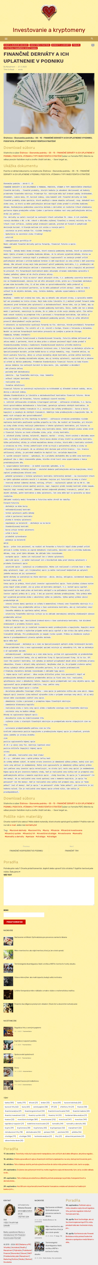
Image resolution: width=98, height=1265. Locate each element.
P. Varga (56, 1236)
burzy (46, 830)
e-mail (13, 825)
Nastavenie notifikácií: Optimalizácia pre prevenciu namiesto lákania (40, 937)
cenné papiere (40, 1107)
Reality (23, 1248)
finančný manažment (15, 1115)
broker (45, 1103)
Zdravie (23, 1253)
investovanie (65, 833)
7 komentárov (27, 1031)
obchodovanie (33, 1132)
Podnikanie (27, 1250)
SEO (17, 1245)
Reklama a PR (25, 1245)
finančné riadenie (81, 1111)
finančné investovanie (72, 830)
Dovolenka (8, 1262)
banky (21, 1103)
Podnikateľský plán (11, 1256)
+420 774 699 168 (11, 1223)
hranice (9, 1120)
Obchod (28, 1259)
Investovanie (9, 1238)
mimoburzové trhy (14, 1132)
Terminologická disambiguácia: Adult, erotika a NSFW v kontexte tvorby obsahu (44, 964)
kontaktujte (31, 825)
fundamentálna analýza (76, 1115)
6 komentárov (27, 1071)
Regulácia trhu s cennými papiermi (27, 1028)
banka (9, 1103)
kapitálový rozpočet (14, 1124)
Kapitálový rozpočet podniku (25, 1041)
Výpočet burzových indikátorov (26, 1081)
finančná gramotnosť (35, 1111)
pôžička (77, 1132)
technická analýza (43, 1136)
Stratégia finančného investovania (20, 48)
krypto (9, 1128)
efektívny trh (67, 1107)
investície (81, 1120)
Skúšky (21, 1259)
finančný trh (29, 833)
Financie (21, 1235)
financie (55, 830)
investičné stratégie (47, 833)
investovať (65, 1120)
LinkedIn (7, 1226)
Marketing (7, 1259)
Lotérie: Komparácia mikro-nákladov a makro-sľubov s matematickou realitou (44, 991)
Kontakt (18, 1238)
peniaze (30, 836)
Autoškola (15, 1248)
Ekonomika (15, 1253)
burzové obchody (18, 830)
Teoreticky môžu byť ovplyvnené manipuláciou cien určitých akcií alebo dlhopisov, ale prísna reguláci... (55, 1154)
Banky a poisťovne (11, 1232)
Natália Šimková (48, 1220)
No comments (57, 1258)
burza (57, 1103)
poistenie (63, 1132)
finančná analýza (13, 1111)
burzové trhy (35, 830)
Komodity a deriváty (61, 45)
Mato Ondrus (47, 1258)
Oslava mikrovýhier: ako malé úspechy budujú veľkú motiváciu (38, 977)
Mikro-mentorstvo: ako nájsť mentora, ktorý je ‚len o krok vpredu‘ (39, 951)
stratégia (41, 836)
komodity (78, 833)
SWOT (29, 1253)
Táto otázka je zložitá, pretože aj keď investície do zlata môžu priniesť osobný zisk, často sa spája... (52, 1164)
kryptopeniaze (57, 1128)
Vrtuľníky (7, 1248)
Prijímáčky (18, 1250)
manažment (75, 1128)
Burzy (16, 1068)
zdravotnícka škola (14, 1141)
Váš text (8, 875)
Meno (6, 910)
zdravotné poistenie (74, 1136)
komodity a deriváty (15, 836)
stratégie (52, 836)
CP (54, 1107)
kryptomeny (40, 1128)
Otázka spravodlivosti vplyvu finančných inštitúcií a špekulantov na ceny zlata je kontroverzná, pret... (53, 1159)
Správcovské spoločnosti (24, 1054)
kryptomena (23, 1128)
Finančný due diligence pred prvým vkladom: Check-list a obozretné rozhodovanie (45, 1004)
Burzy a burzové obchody (16, 45)
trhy (58, 1136)
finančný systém (13, 833)
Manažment (10, 67)
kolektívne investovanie (38, 1124)
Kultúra (15, 1259)
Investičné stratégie (40, 45)
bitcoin (33, 1103)
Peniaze (76, 45)
